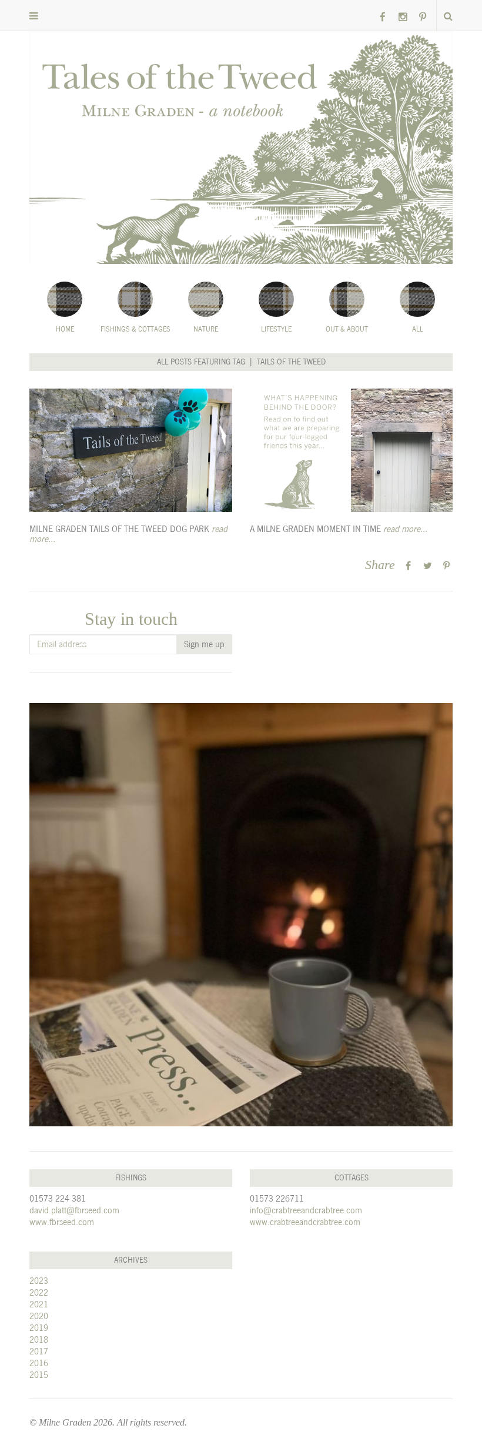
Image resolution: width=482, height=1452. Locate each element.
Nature (205, 329)
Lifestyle (276, 329)
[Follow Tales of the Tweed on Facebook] (382, 17)
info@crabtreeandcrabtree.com (306, 1210)
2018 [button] (38, 1339)
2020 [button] (38, 1316)
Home (65, 329)
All (417, 329)
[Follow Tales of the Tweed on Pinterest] (422, 17)
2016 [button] (38, 1363)
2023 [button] (38, 1281)
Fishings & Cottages (135, 329)
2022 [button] (38, 1292)
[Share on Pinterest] (446, 566)
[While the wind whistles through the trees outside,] (241, 914)
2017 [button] (38, 1351)
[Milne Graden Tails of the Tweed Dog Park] (130, 450)
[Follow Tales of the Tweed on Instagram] (402, 17)
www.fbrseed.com (61, 1222)
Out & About (347, 329)
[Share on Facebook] (408, 566)
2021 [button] (38, 1304)
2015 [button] (38, 1375)
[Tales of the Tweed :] (241, 147)
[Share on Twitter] (427, 566)
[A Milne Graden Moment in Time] (351, 450)
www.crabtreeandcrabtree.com (305, 1222)
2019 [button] (38, 1328)
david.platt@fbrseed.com (74, 1210)
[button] (33, 16)
